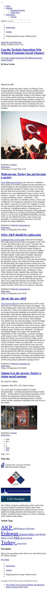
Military (4, 538)
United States (22, 543)
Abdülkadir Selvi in (12, 240)
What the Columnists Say (20, 225)
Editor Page (15, 13)
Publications (10, 15)
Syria (29, 538)
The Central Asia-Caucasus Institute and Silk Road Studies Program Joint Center (25, 586)
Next (8, 448)
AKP (7, 527)
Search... (4, 21)
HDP (38, 534)
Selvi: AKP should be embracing (21, 234)
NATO (11, 538)
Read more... (6, 167)
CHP (15, 528)
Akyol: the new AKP (13, 298)
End (7, 450)
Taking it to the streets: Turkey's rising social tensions (21, 375)
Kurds (43, 534)
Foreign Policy (28, 534)
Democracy (22, 528)
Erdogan (10, 533)
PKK (17, 537)
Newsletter (5, 560)
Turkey (9, 542)
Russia (24, 538)
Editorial (9, 8)
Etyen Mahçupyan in (12, 182)
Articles (14, 17)
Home (8, 6)
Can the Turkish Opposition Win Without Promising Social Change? (22, 51)
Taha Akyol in (10, 304)
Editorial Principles (18, 10)
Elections (30, 528)
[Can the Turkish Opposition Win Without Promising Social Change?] (23, 60)
